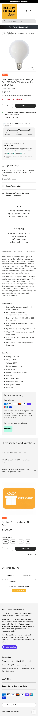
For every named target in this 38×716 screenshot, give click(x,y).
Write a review (19, 590)
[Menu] (35, 11)
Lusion (4, 88)
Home (3, 32)
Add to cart (25, 106)
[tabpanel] (19, 322)
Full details (32, 554)
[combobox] (19, 21)
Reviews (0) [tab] (10, 575)
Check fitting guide (9, 179)
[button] (30, 11)
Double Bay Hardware (12, 711)
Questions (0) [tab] (27, 575)
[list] (19, 498)
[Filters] (4, 581)
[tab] (6, 252)
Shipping (13, 95)
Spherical (9, 32)
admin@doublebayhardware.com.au (20, 665)
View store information (12, 117)
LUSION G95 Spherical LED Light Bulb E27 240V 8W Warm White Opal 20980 (18, 34)
